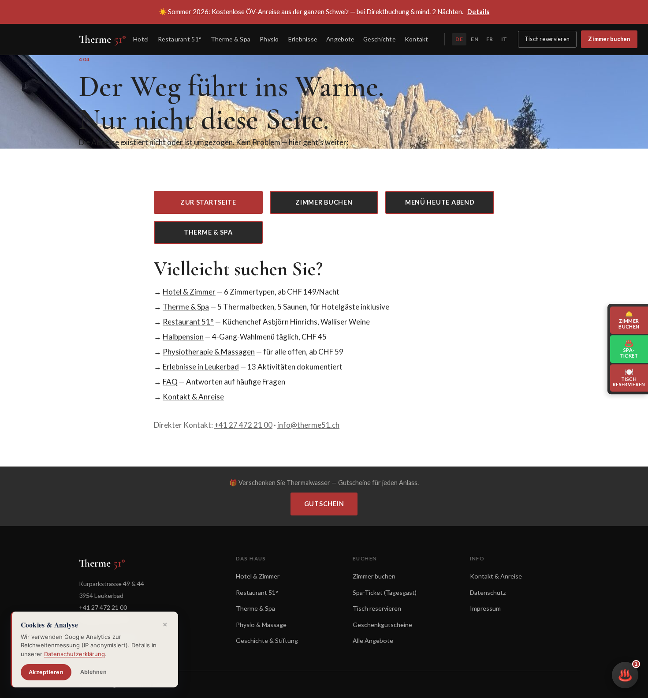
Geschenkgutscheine (382, 624)
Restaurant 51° (179, 39)
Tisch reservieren (547, 39)
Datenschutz (488, 592)
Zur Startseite (208, 202)
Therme (102, 39)
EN (474, 39)
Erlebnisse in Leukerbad (201, 366)
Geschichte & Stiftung (267, 640)
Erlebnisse (302, 39)
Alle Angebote (373, 640)
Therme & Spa (230, 39)
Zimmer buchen (609, 39)
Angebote (340, 39)
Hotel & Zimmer (189, 291)
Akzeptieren (46, 672)
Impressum (485, 608)
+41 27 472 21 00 (243, 424)
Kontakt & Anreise (193, 396)
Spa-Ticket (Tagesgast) (385, 592)
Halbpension (183, 336)
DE (458, 39)
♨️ (627, 672)
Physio (269, 39)
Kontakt (416, 39)
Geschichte (379, 39)
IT (504, 39)
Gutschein (324, 504)
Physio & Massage (261, 624)
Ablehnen (93, 671)
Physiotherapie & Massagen (209, 351)
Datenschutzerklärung (74, 653)
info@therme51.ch (308, 424)
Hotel (141, 39)
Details (478, 11)
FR (489, 39)
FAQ (170, 381)
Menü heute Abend (440, 202)
